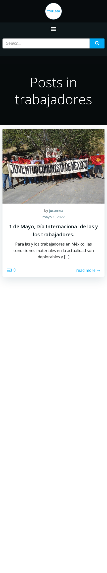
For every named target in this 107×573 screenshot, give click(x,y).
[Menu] (53, 29)
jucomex (56, 210)
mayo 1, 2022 (54, 217)
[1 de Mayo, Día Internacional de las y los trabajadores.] (53, 165)
